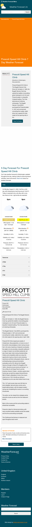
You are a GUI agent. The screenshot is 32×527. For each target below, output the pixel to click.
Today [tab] (3, 184)
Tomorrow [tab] (5, 257)
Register (3, 493)
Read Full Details (17, 121)
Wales (3, 478)
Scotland (3, 476)
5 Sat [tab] (3, 275)
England (3, 474)
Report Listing (16, 444)
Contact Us (4, 460)
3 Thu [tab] (4, 266)
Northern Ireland (5, 480)
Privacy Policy (5, 456)
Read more (20, 178)
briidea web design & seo (20, 522)
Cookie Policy (5, 458)
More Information (7, 439)
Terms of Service (5, 462)
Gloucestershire (5, 19)
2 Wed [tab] (4, 262)
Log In (3, 495)
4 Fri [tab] (3, 270)
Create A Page (5, 497)
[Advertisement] (16, 40)
